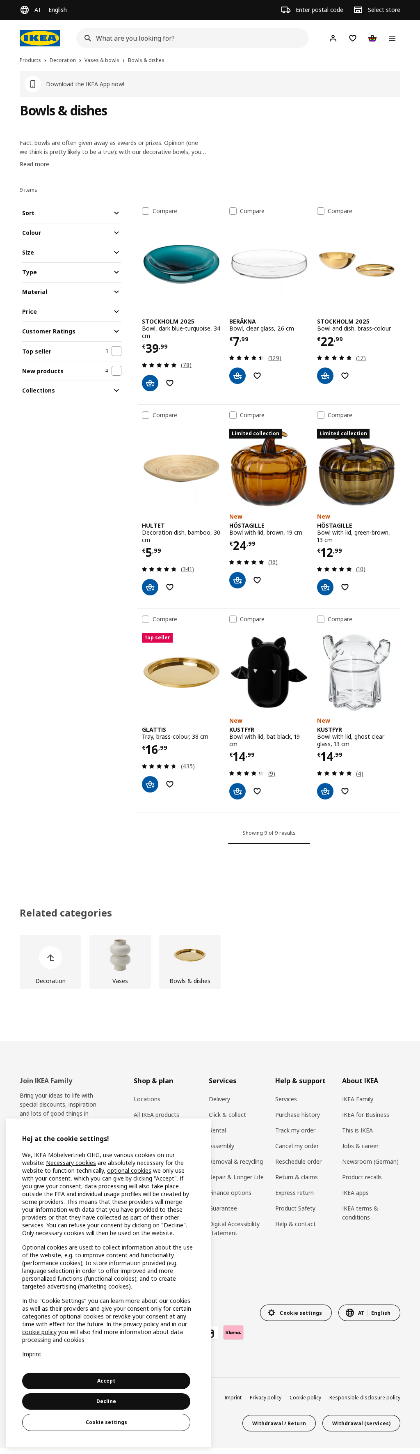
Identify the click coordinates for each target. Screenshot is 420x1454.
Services (286, 1099)
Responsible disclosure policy (364, 1397)
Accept (106, 1380)
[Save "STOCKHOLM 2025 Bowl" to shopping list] (170, 383)
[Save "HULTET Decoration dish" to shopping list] (170, 587)
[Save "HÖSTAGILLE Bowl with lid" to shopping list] (257, 580)
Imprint (233, 1397)
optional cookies (129, 1170)
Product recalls (362, 1177)
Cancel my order (297, 1146)
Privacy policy (265, 1397)
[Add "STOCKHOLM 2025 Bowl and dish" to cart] (325, 376)
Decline (106, 1401)
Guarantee (223, 1208)
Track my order (295, 1130)
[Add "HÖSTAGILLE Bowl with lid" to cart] (237, 580)
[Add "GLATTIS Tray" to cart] (150, 784)
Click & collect (227, 1115)
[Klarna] (233, 1332)
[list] (210, 962)
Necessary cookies (71, 1163)
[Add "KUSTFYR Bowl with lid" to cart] (237, 791)
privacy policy (141, 1324)
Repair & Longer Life (236, 1177)
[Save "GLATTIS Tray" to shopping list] (170, 784)
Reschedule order (298, 1161)
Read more (34, 164)
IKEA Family (357, 1099)
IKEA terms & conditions (360, 1212)
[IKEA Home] (40, 38)
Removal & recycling (236, 1161)
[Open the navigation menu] (392, 38)
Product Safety (295, 1208)
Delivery (219, 1099)
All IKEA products (156, 1115)
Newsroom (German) (370, 1161)
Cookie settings (106, 1422)
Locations (147, 1099)
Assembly (221, 1146)
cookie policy (39, 1332)
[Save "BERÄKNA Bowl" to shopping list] (257, 376)
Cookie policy (305, 1397)
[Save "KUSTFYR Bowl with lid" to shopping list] (257, 791)
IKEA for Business (365, 1115)
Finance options (230, 1193)
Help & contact (295, 1224)
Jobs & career (360, 1146)
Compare (165, 211)
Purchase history (297, 1115)
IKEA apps (355, 1193)
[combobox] (190, 38)
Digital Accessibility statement (234, 1228)
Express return (294, 1193)
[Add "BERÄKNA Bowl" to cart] (237, 376)
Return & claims (296, 1177)
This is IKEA (357, 1130)
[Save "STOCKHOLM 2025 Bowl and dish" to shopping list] (345, 376)
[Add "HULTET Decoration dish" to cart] (150, 587)
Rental (217, 1130)
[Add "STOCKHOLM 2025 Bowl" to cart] (150, 383)
